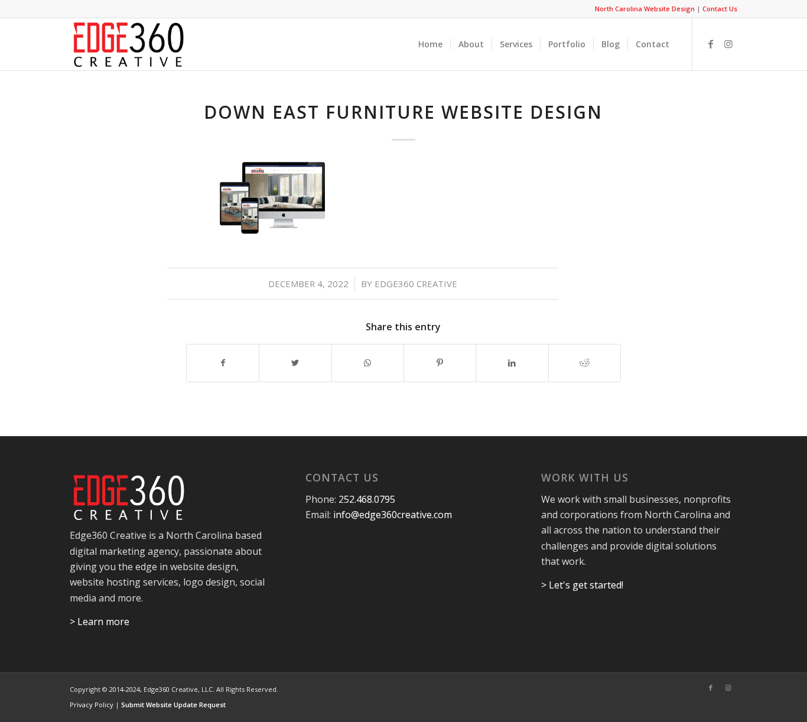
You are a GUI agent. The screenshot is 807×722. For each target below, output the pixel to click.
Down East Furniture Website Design (403, 112)
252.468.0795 (367, 499)
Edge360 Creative (416, 284)
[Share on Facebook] (223, 362)
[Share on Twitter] (295, 362)
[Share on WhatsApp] (367, 362)
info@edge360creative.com (392, 514)
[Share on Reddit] (584, 362)
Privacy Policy (91, 704)
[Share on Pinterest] (440, 362)
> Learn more (99, 621)
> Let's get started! (582, 584)
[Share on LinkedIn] (512, 362)
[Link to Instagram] (728, 44)
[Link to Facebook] (711, 44)
